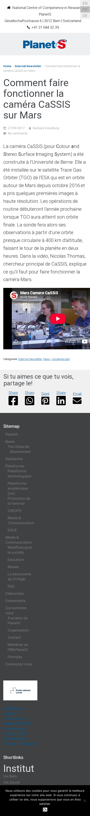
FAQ (11, 586)
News (46, 359)
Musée (13, 567)
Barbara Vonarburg (46, 128)
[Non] (84, 801)
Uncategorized (61, 359)
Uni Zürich (11, 782)
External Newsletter (28, 66)
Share (13, 392)
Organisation (18, 630)
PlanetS (11, 434)
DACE (12, 530)
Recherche (14, 459)
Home (7, 66)
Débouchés (14, 593)
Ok (45, 809)
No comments (18, 133)
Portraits (15, 657)
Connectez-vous (18, 664)
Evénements (15, 601)
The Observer (18, 446)
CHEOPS (14, 510)
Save (45, 393)
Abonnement (20, 451)
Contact (14, 637)
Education (16, 559)
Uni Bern (10, 776)
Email (77, 393)
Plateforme (14, 466)
